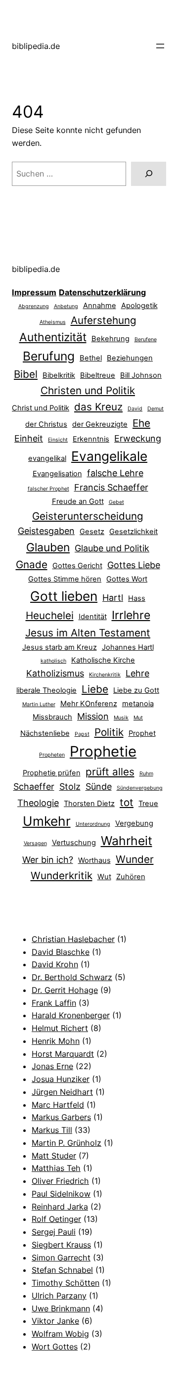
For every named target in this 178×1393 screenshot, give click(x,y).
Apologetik (139, 305)
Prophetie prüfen (52, 772)
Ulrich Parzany (59, 1296)
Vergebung (134, 823)
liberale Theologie (46, 690)
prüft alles (110, 771)
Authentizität (53, 337)
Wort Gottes (55, 1346)
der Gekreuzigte (100, 424)
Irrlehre (131, 615)
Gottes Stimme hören (64, 579)
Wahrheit (126, 840)
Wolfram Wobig (60, 1334)
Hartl (112, 597)
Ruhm (146, 773)
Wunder (135, 859)
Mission (93, 716)
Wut (104, 876)
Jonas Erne (52, 1066)
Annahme (99, 305)
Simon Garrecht (61, 1257)
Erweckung (137, 438)
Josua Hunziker (60, 1079)
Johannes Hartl (128, 647)
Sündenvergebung (140, 788)
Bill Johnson (141, 375)
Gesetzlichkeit (133, 531)
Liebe (95, 689)
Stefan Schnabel (62, 1270)
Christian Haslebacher (73, 939)
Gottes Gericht (77, 565)
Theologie (38, 803)
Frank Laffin (54, 1003)
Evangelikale (109, 456)
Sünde (99, 786)
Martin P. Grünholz (66, 1143)
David (135, 408)
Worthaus (94, 860)
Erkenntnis (91, 439)
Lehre (137, 673)
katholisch (53, 661)
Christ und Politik (40, 408)
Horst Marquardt (63, 1054)
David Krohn (55, 964)
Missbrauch (52, 717)
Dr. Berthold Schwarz (72, 977)
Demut (155, 408)
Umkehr (47, 821)
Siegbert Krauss (61, 1245)
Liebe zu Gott (136, 690)
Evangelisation (57, 473)
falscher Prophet (48, 489)
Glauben (48, 547)
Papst (82, 734)
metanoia (138, 703)
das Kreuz (98, 407)
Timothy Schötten (65, 1283)
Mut (138, 718)
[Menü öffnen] (160, 46)
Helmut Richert (60, 1028)
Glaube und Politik (112, 548)
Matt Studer (54, 1156)
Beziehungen (130, 358)
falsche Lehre (115, 473)
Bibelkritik (59, 375)
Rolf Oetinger (56, 1219)
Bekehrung (110, 338)
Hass (136, 598)
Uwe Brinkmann (61, 1308)
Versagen (35, 843)
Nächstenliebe (45, 733)
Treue (148, 803)
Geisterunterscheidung (87, 516)
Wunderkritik (61, 875)
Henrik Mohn (56, 1041)
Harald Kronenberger (71, 1015)
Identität (93, 616)
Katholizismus (55, 673)
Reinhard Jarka (60, 1207)
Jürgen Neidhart (62, 1092)
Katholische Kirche (103, 660)
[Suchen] (148, 174)
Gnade (31, 564)
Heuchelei (50, 615)
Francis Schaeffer (111, 487)
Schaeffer (33, 786)
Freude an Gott (78, 501)
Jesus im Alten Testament (87, 633)
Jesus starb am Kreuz (59, 647)
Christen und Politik (88, 390)
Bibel (26, 374)
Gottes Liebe (133, 565)
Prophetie (103, 751)
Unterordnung (93, 824)
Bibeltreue (97, 375)
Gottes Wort (126, 579)
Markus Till (52, 1130)
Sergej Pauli (54, 1232)
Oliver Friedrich (60, 1181)
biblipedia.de (36, 46)
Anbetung (66, 306)
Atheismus (53, 322)
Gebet (116, 502)
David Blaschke (60, 952)
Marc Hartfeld (58, 1105)
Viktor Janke (55, 1321)
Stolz (70, 786)
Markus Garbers (61, 1117)
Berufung (49, 356)
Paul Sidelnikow (61, 1194)
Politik (109, 732)
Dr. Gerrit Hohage (65, 990)
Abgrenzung (33, 306)
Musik (121, 718)
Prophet (142, 733)
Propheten (52, 755)
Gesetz (92, 531)
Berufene (145, 339)
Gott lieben (63, 596)
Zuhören (130, 876)
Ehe (141, 423)
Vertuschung (74, 842)
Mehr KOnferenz (88, 703)
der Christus (46, 424)
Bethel (91, 358)
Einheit (28, 438)
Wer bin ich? (47, 859)
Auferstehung (103, 320)
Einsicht (58, 440)
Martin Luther (38, 704)
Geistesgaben (46, 531)
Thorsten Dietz (89, 803)
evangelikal (47, 458)
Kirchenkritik (105, 675)
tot (127, 802)
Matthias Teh (56, 1168)
